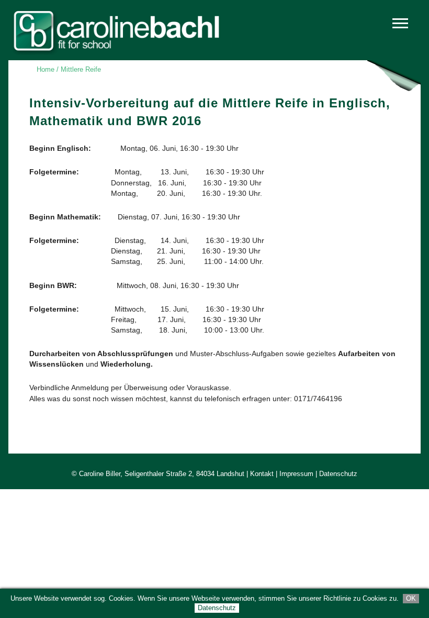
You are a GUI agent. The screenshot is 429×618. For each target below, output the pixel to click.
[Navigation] (402, 27)
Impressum (296, 474)
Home (45, 69)
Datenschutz (217, 608)
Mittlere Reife (81, 69)
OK (411, 598)
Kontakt (262, 474)
